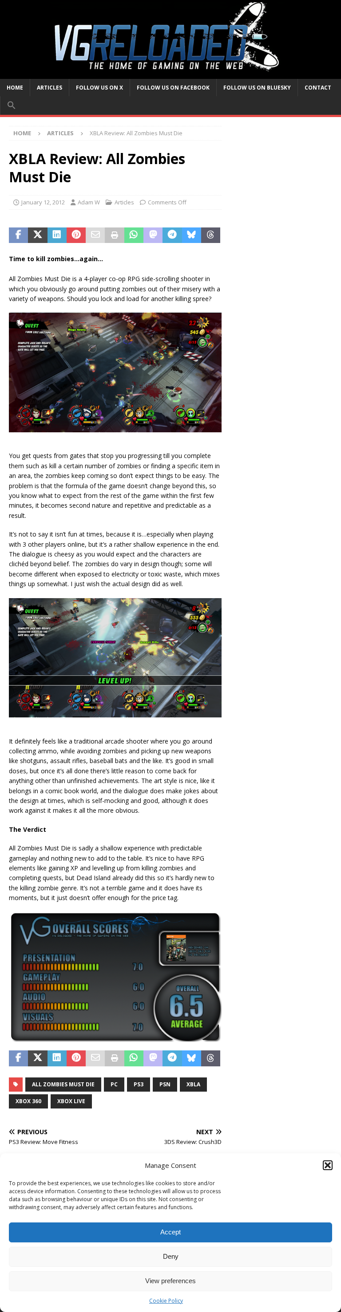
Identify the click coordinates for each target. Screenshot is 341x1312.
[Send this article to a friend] (95, 235)
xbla (193, 1084)
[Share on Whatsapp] (133, 235)
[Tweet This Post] (37, 235)
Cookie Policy (166, 1300)
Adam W (89, 202)
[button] (327, 1165)
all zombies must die (63, 1084)
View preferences (170, 1281)
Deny (170, 1256)
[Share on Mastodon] (153, 235)
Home (15, 87)
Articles (49, 87)
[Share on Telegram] (172, 235)
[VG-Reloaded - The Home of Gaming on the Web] (170, 73)
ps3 (138, 1084)
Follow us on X (99, 87)
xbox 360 (28, 1101)
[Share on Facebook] (18, 235)
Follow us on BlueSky (257, 87)
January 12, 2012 (43, 202)
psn (164, 1084)
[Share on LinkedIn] (57, 235)
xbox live (71, 1101)
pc (114, 1084)
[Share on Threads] (210, 235)
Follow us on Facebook (173, 87)
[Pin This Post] (76, 235)
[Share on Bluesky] (191, 235)
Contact (318, 87)
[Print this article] (114, 235)
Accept (170, 1232)
